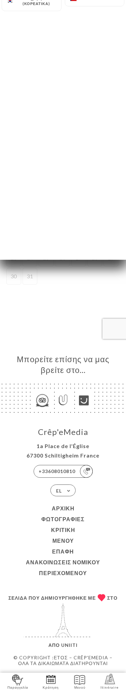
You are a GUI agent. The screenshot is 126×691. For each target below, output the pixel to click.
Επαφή (63, 551)
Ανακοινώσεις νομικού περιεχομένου (63, 567)
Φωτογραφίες (63, 519)
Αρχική (63, 508)
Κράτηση (51, 687)
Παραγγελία (17, 687)
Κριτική (63, 530)
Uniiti (69, 645)
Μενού (63, 540)
